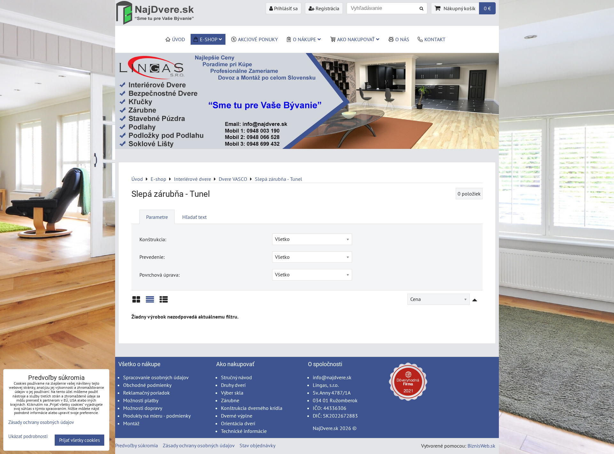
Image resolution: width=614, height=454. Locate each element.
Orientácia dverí (238, 423)
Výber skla (232, 392)
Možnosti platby (140, 400)
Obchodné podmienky (147, 385)
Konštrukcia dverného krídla (251, 408)
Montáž (131, 423)
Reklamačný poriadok (146, 392)
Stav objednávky (257, 445)
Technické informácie (244, 431)
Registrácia (326, 8)
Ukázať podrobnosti (28, 436)
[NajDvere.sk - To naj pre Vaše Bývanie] (307, 147)
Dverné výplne (236, 415)
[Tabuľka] (164, 301)
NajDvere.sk (325, 428)
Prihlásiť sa (285, 8)
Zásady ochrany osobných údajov (199, 445)
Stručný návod (236, 377)
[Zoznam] (150, 301)
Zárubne (230, 400)
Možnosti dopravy (142, 408)
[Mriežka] (136, 301)
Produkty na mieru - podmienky (157, 415)
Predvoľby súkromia (136, 445)
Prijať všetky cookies (79, 440)
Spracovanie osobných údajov (156, 377)
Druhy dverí (233, 385)
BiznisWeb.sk (481, 445)
